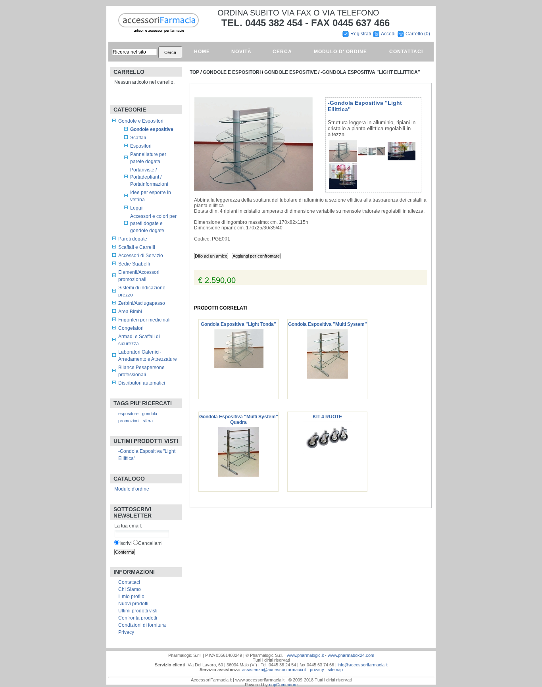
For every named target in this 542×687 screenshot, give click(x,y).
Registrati (360, 34)
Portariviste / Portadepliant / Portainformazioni (149, 177)
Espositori (141, 146)
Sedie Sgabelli (134, 264)
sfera (148, 420)
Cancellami (150, 543)
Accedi (388, 34)
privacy (317, 669)
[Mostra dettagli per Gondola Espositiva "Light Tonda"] (238, 366)
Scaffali (138, 137)
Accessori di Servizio (140, 255)
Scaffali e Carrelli (136, 247)
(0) (427, 34)
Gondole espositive (151, 129)
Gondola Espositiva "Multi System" (327, 324)
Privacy (126, 632)
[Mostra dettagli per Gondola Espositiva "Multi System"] (327, 377)
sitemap (335, 669)
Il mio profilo (131, 596)
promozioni (128, 420)
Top (194, 72)
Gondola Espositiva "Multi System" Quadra (238, 419)
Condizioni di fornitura (142, 625)
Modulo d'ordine (131, 489)
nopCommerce (283, 684)
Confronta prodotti (137, 618)
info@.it (363, 664)
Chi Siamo (129, 589)
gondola (149, 413)
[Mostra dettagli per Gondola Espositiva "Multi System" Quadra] (238, 475)
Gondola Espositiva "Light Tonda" (238, 324)
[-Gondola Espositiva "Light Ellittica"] (343, 160)
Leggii (137, 208)
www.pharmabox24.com (351, 655)
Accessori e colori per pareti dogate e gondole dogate (153, 223)
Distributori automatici (141, 383)
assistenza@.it (274, 669)
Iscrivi (125, 543)
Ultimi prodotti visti (138, 611)
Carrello (415, 34)
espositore (128, 413)
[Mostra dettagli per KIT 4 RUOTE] (327, 453)
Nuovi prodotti (133, 603)
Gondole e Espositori (140, 121)
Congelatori (131, 328)
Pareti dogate (132, 239)
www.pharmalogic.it (305, 655)
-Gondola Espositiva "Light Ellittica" (370, 72)
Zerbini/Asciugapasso (141, 303)
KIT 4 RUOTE (327, 417)
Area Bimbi (130, 311)
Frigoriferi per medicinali (144, 320)
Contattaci (129, 582)
